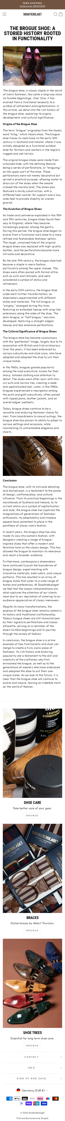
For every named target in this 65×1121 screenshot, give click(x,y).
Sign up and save (32, 1078)
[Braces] (32, 868)
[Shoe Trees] (32, 983)
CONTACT (31, 1057)
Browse (32, 930)
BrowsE (32, 815)
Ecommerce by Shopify (37, 1118)
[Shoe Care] (32, 753)
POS (18, 1118)
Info (32, 1067)
